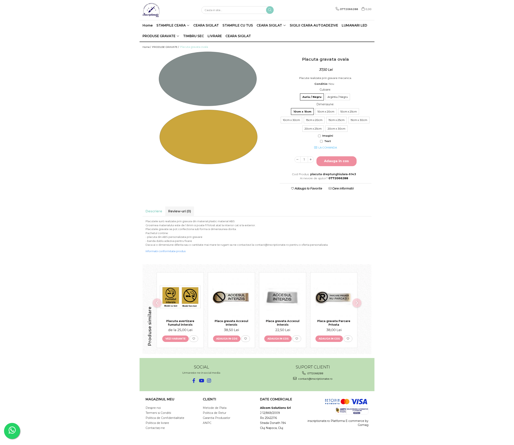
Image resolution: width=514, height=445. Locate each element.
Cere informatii (342, 188)
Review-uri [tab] (179, 211)
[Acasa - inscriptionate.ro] (163, 10)
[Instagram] (208, 380)
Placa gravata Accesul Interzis (231, 322)
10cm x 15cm (302, 111)
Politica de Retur (214, 413)
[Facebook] (193, 380)
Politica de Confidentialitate (165, 418)
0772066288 (315, 373)
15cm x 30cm (359, 120)
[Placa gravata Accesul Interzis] (231, 297)
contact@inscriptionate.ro (315, 378)
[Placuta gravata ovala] (208, 108)
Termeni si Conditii (158, 413)
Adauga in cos (336, 161)
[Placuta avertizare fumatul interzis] (180, 297)
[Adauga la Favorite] (193, 339)
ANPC (207, 423)
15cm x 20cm (314, 120)
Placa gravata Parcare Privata (333, 322)
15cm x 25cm (336, 120)
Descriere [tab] (154, 211)
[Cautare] (270, 10)
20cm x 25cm (313, 128)
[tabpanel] (208, 108)
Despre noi (153, 408)
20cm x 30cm (336, 128)
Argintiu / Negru (337, 96)
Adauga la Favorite (308, 188)
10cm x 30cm (291, 120)
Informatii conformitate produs (166, 251)
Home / (147, 46)
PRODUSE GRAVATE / (165, 46)
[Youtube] (201, 380)
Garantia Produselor (216, 418)
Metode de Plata (214, 408)
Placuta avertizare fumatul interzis (180, 322)
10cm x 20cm (325, 111)
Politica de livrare (157, 423)
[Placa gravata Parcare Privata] (333, 297)
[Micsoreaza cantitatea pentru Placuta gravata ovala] (298, 159)
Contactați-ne (155, 428)
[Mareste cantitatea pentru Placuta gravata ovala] (311, 159)
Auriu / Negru (311, 96)
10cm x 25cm (348, 111)
